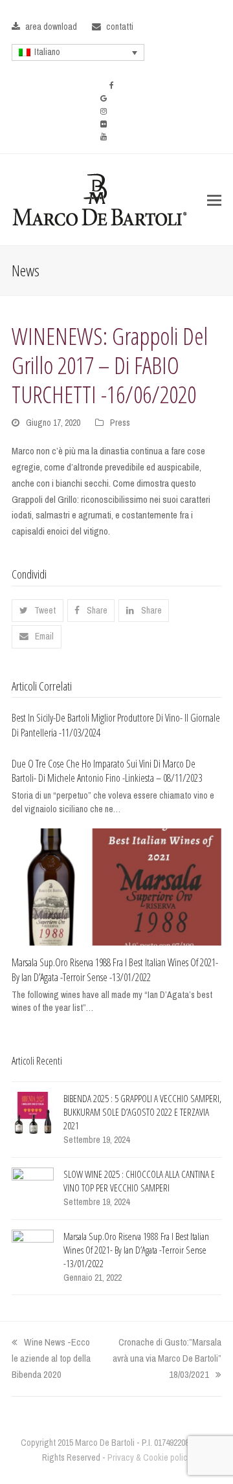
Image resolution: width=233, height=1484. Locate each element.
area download (51, 26)
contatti (119, 26)
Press (120, 422)
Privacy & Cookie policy (149, 1457)
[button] (214, 200)
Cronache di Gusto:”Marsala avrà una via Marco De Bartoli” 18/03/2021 (167, 1358)
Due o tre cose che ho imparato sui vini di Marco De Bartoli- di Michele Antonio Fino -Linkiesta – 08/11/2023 (107, 771)
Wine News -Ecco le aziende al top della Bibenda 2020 (51, 1358)
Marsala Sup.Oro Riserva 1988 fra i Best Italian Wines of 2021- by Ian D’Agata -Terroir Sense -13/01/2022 (115, 969)
